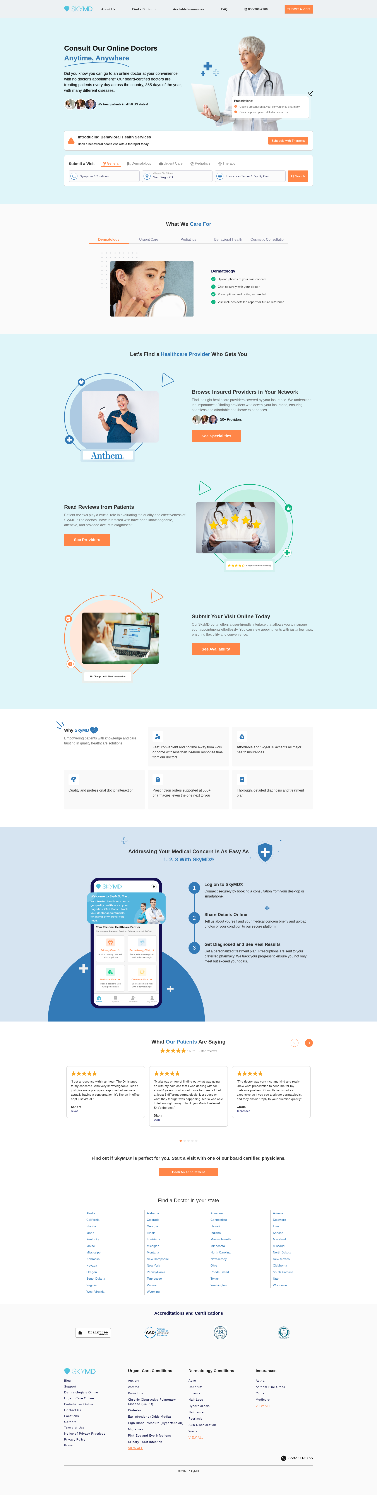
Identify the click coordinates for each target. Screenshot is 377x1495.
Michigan (153, 1246)
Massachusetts (221, 1239)
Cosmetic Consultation (268, 239)
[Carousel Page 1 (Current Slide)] (181, 1141)
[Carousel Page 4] (192, 1141)
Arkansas (217, 1213)
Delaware (279, 1219)
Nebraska (93, 1259)
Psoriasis (195, 1418)
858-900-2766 (257, 9)
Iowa (276, 1226)
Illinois (151, 1232)
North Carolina (221, 1252)
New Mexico (281, 1259)
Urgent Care (173, 163)
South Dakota (95, 1278)
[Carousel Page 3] (188, 1141)
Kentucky (92, 1239)
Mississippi (93, 1252)
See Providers (87, 540)
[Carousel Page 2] (184, 1141)
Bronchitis (135, 1393)
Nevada (91, 1265)
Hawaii (215, 1226)
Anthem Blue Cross (270, 1387)
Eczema (194, 1393)
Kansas (278, 1232)
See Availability (216, 649)
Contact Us (72, 1410)
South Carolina (283, 1272)
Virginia (91, 1285)
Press (68, 1445)
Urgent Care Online (79, 1398)
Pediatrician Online (78, 1404)
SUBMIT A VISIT (298, 9)
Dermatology (141, 163)
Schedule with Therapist (288, 140)
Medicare (263, 1399)
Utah (276, 1278)
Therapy (229, 163)
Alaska (91, 1213)
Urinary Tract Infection (145, 1442)
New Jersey (219, 1259)
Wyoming (153, 1291)
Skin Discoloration (202, 1425)
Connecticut (219, 1219)
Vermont (152, 1285)
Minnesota (218, 1246)
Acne (192, 1380)
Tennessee (154, 1278)
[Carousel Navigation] (301, 1043)
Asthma (134, 1387)
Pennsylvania (156, 1272)
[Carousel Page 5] (196, 1141)
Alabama (153, 1213)
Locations (71, 1416)
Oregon (91, 1272)
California (92, 1219)
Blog (67, 1380)
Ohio (214, 1265)
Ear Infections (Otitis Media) (149, 1416)
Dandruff (195, 1387)
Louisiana (153, 1239)
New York (153, 1265)
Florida (91, 1226)
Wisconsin (280, 1285)
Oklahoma (280, 1265)
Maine (90, 1246)
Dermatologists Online (81, 1392)
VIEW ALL (135, 1448)
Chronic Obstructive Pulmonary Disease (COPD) (152, 1402)
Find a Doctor (143, 9)
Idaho (90, 1232)
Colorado (153, 1219)
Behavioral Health (228, 239)
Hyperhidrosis (199, 1406)
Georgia (152, 1226)
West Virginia (95, 1291)
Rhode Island (220, 1272)
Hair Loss (195, 1399)
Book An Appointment (188, 1172)
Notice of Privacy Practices (84, 1433)
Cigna (260, 1393)
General (113, 163)
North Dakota (282, 1252)
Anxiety (133, 1380)
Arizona (278, 1213)
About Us (108, 9)
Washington (219, 1285)
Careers (70, 1421)
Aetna (260, 1380)
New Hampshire (158, 1259)
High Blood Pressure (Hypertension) (155, 1423)
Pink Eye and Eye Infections (149, 1435)
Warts (192, 1431)
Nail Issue (196, 1412)
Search (300, 176)
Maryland (279, 1239)
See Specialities (216, 436)
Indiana (216, 1232)
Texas (215, 1278)
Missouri (278, 1246)
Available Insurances (188, 9)
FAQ (224, 9)
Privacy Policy (75, 1439)
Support (70, 1386)
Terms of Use (74, 1427)
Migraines (135, 1429)
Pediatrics (202, 163)
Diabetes (135, 1410)
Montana (153, 1252)
